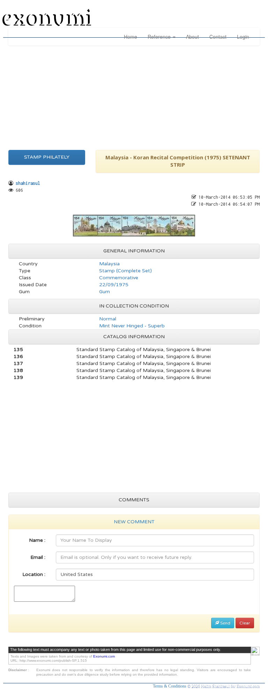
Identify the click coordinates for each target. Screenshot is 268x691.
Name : (37, 540)
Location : (33, 574)
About (192, 36)
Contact (217, 36)
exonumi (48, 18)
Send (224, 623)
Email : (37, 557)
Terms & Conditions (170, 686)
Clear (244, 623)
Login (243, 36)
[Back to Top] (255, 651)
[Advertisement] (134, 96)
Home (130, 36)
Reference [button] (160, 36)
